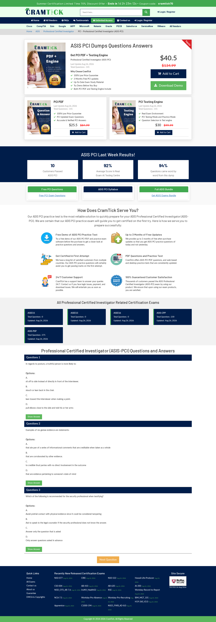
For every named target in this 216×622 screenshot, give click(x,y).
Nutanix (97, 26)
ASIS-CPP (161, 313)
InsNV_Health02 (88, 590)
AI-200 (138, 586)
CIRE (83, 578)
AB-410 (84, 586)
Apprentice (59, 606)
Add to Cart (170, 73)
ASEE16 (117, 313)
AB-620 (111, 586)
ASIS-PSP (32, 331)
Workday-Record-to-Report (147, 590)
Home (36, 20)
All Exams (30, 582)
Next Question (108, 559)
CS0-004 (58, 586)
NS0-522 (112, 578)
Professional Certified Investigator (58, 32)
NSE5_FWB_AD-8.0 (117, 606)
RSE (110, 590)
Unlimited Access (104, 20)
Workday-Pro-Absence (91, 598)
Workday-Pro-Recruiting (119, 598)
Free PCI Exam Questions (52, 195)
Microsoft (84, 26)
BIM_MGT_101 (142, 598)
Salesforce (131, 26)
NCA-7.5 (58, 598)
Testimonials (82, 20)
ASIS (38, 32)
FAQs (66, 20)
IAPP (72, 26)
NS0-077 (58, 578)
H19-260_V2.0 (141, 602)
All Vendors (51, 20)
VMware (161, 26)
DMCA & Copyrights (35, 597)
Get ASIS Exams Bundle (164, 195)
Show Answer (34, 417)
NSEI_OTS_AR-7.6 (62, 590)
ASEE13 (74, 313)
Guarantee (31, 593)
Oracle (109, 26)
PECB (119, 26)
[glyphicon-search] (146, 12)
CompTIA (41, 26)
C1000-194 (86, 606)
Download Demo (170, 85)
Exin (52, 26)
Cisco (29, 26)
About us (30, 590)
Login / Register (167, 12)
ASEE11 (31, 313)
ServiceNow (147, 26)
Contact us (124, 20)
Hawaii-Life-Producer (144, 578)
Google (62, 26)
